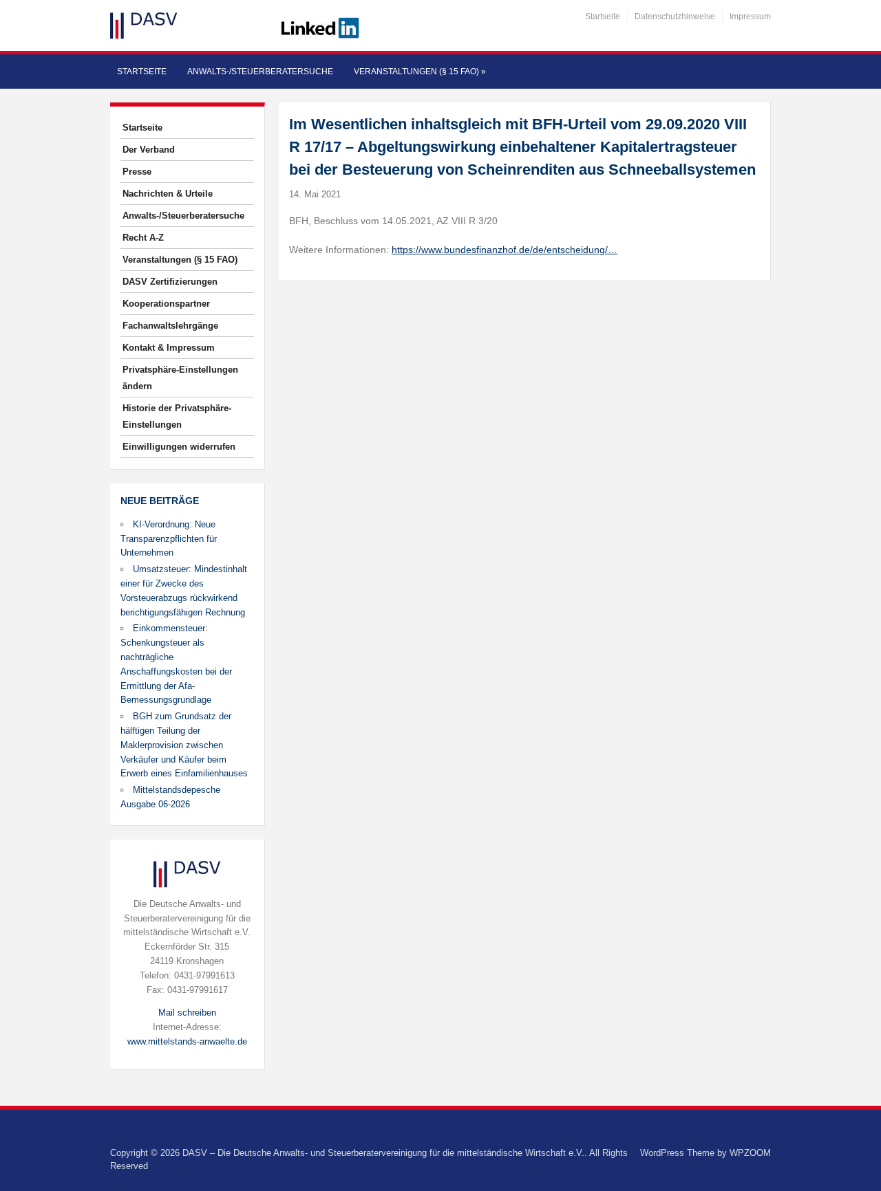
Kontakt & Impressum (169, 347)
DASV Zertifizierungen (170, 281)
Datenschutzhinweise (675, 16)
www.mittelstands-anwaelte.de (187, 1041)
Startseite (602, 16)
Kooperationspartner (166, 303)
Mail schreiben (187, 1012)
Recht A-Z (143, 237)
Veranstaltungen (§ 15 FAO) (420, 71)
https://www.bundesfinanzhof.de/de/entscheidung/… (504, 249)
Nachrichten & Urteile (168, 193)
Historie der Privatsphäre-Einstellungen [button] (177, 416)
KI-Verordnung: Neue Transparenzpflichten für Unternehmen (168, 538)
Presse (137, 171)
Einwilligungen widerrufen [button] (179, 446)
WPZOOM (750, 1153)
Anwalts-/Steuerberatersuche (260, 71)
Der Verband (149, 149)
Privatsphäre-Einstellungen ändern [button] (180, 377)
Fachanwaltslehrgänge (170, 325)
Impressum (750, 16)
